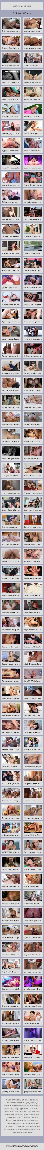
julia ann (23, 6)
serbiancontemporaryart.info (25, 1146)
